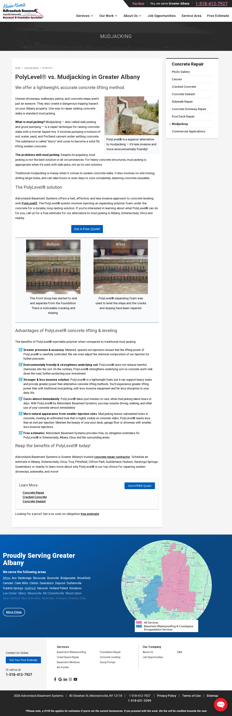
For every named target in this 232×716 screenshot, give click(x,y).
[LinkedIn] (65, 679)
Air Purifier (63, 667)
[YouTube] (75, 679)
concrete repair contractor (112, 457)
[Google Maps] (60, 679)
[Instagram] (70, 679)
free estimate (90, 514)
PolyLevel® (29, 203)
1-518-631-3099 (139, 700)
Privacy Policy (166, 695)
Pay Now (138, 3)
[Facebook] (55, 679)
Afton (6, 578)
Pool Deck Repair (183, 116)
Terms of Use (191, 695)
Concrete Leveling (110, 657)
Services (83, 16)
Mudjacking (180, 124)
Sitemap (212, 695)
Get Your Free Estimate (23, 660)
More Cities (14, 612)
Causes (177, 79)
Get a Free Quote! (87, 229)
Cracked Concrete (184, 86)
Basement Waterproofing (71, 652)
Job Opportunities (162, 16)
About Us (131, 16)
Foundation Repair (110, 652)
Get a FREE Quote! (139, 485)
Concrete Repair (188, 64)
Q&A (179, 652)
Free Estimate (218, 16)
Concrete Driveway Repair (189, 109)
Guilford (30, 588)
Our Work (106, 16)
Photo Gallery (181, 72)
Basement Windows (68, 662)
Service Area (191, 16)
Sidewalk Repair (182, 101)
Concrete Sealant (183, 94)
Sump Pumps (107, 662)
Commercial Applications (188, 131)
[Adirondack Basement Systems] (23, 11)
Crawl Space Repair (68, 657)
